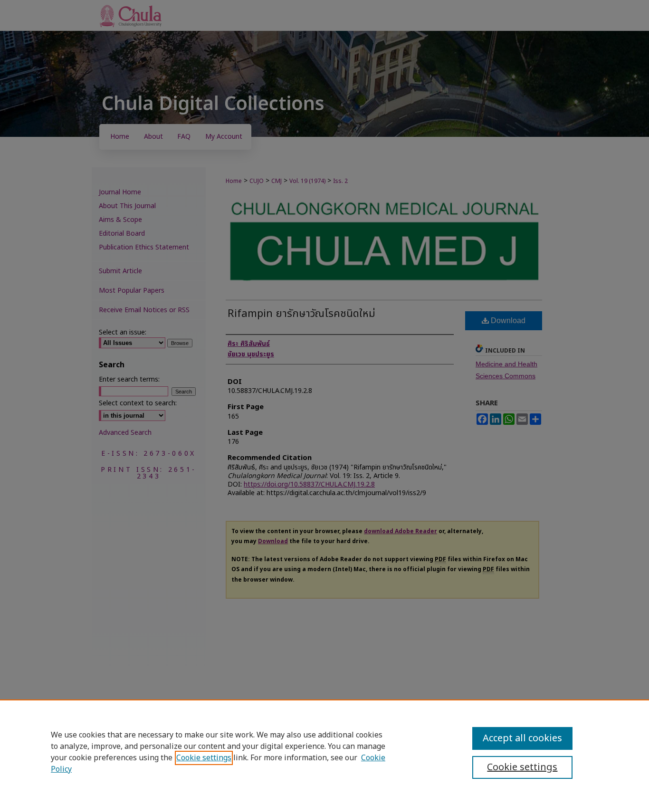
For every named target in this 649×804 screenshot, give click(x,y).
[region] (324, 751)
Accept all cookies (522, 738)
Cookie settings (203, 758)
